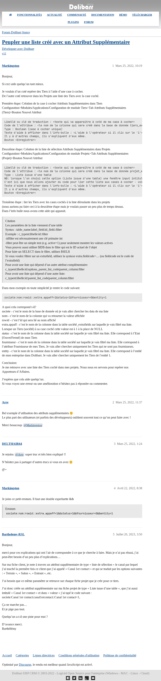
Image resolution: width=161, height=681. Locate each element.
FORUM (88, 22)
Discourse (25, 664)
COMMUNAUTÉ (76, 14)
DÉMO (123, 14)
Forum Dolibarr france (16, 32)
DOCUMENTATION (102, 14)
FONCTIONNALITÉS (29, 14)
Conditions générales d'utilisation (79, 655)
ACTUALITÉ (54, 14)
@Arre (19, 454)
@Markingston (33, 425)
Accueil (7, 655)
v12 (4, 53)
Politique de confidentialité (119, 655)
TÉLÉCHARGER (142, 14)
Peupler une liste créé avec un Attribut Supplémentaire (66, 42)
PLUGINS (73, 22)
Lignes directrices (44, 655)
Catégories (22, 655)
